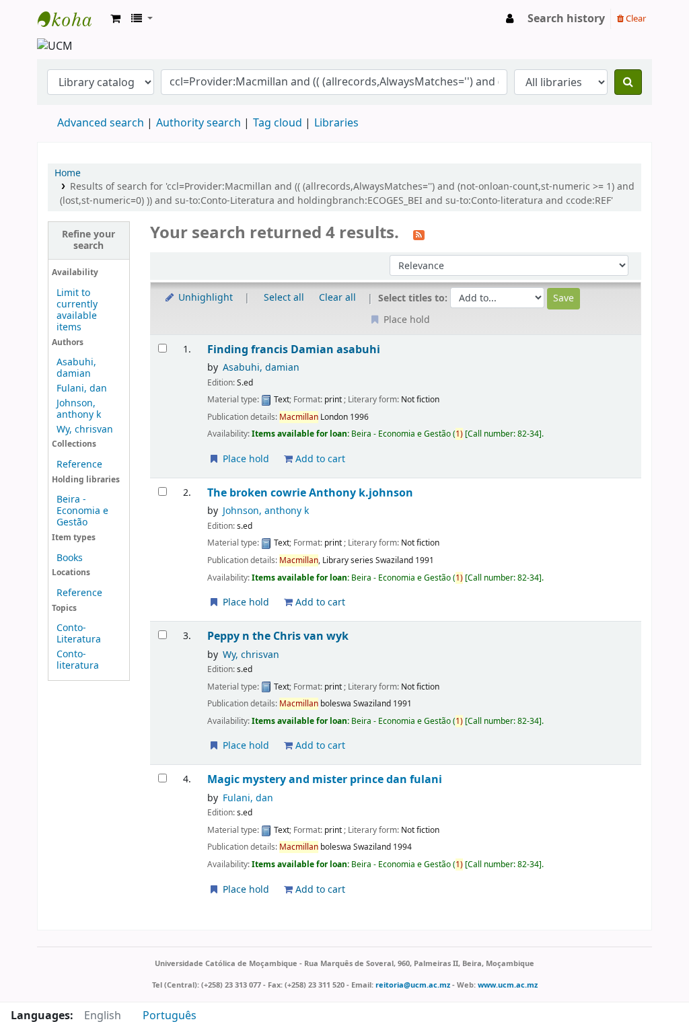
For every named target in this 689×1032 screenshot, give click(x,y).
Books (70, 558)
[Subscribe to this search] (419, 234)
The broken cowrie (310, 492)
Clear (635, 18)
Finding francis (293, 349)
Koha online (71, 18)
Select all (284, 298)
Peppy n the (278, 636)
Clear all (337, 298)
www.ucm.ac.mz (508, 985)
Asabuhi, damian (76, 368)
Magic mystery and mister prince (324, 779)
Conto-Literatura (79, 634)
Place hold (244, 459)
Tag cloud (277, 123)
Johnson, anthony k (79, 409)
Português (169, 1016)
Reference (79, 464)
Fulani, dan (82, 388)
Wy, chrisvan (85, 429)
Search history (566, 19)
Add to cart (319, 459)
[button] (115, 18)
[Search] (628, 82)
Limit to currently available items (77, 310)
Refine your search (88, 240)
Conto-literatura (78, 660)
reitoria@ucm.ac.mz (412, 985)
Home (68, 173)
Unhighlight (204, 298)
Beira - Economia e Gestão (82, 510)
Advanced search (100, 123)
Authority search (198, 123)
